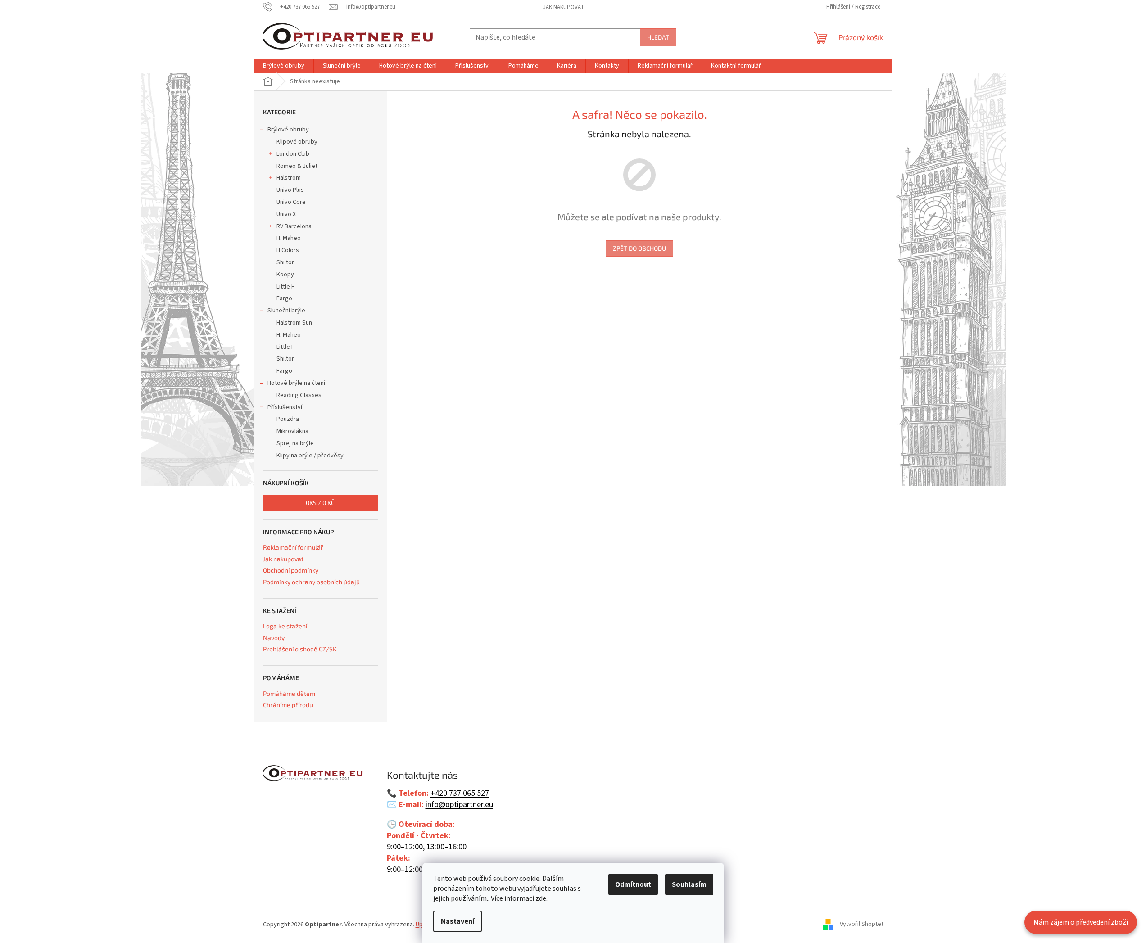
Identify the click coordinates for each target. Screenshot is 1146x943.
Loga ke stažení (285, 626)
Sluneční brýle (286, 310)
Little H (285, 286)
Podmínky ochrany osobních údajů (311, 581)
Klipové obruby (296, 141)
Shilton (285, 262)
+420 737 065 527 (459, 793)
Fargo (284, 298)
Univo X (286, 214)
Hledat (658, 37)
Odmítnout (633, 884)
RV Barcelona (294, 226)
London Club (292, 153)
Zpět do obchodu (639, 248)
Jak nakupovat (563, 7)
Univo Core (291, 202)
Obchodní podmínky (290, 570)
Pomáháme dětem (289, 693)
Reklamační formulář (293, 547)
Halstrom (288, 177)
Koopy (285, 274)
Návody (274, 637)
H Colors (287, 250)
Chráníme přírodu (288, 704)
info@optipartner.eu (459, 804)
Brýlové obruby (288, 129)
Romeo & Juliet (296, 166)
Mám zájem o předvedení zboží (1080, 922)
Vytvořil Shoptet (861, 924)
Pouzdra (287, 419)
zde (540, 898)
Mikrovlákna (292, 431)
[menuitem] (283, 66)
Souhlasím (689, 884)
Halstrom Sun (294, 322)
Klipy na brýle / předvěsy (310, 455)
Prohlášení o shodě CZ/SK (299, 648)
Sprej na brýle (295, 443)
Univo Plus (290, 189)
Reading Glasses (299, 395)
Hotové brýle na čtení (296, 383)
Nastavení (457, 921)
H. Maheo (288, 238)
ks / (320, 502)
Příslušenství (284, 407)
